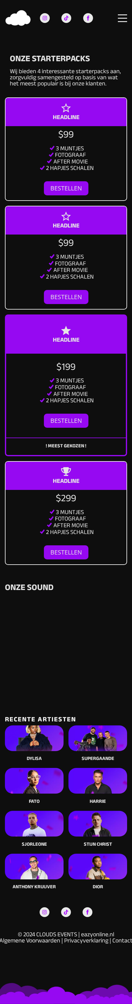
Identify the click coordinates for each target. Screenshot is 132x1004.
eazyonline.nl (97, 935)
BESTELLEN (66, 188)
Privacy (73, 941)
